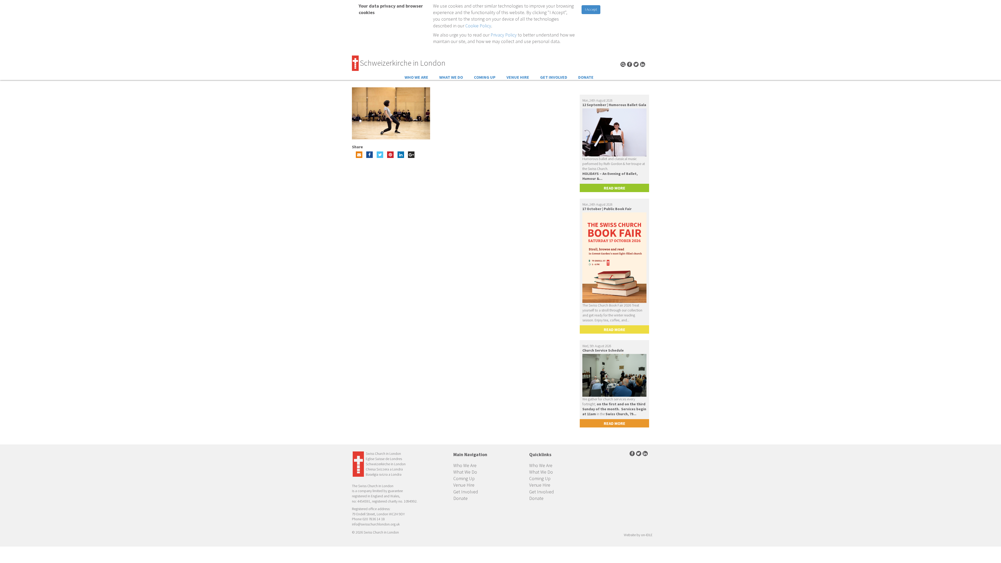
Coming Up (485, 77)
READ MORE (614, 188)
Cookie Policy (478, 26)
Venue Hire (517, 77)
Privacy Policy (504, 35)
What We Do (451, 77)
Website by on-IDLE (638, 535)
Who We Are (416, 77)
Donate (586, 77)
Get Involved (553, 77)
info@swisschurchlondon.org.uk (376, 524)
